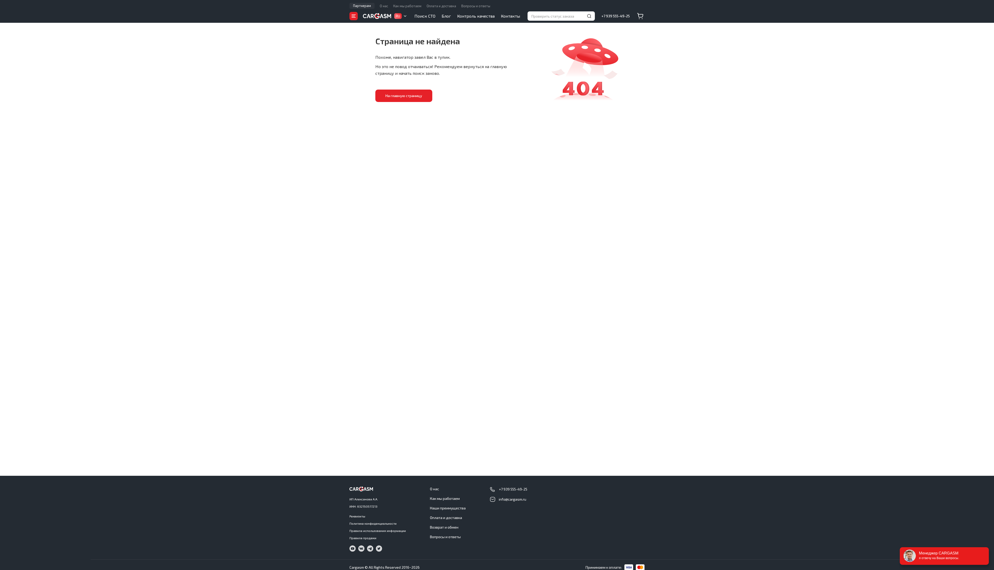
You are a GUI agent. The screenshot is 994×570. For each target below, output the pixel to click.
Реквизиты (357, 516)
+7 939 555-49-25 (615, 16)
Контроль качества (476, 15)
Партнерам (362, 6)
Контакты (510, 15)
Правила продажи (362, 538)
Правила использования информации (377, 530)
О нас (384, 6)
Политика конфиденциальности (373, 523)
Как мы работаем (407, 6)
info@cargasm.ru (512, 499)
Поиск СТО (424, 15)
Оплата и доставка (441, 6)
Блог (446, 15)
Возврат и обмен (444, 527)
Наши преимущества (448, 508)
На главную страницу (403, 95)
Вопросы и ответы (475, 6)
